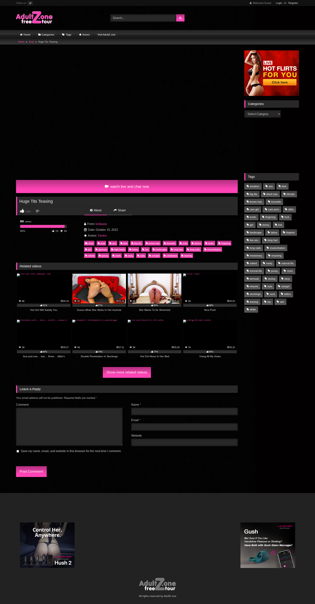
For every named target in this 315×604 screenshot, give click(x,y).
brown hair (154, 243)
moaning (276, 255)
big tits (137, 243)
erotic (211, 243)
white (253, 309)
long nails (195, 249)
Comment (22, 404)
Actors (86, 34)
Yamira (102, 235)
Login (279, 2)
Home (27, 34)
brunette (171, 243)
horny (135, 249)
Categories (48, 34)
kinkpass (101, 223)
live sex (254, 240)
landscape (161, 249)
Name (136, 404)
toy (269, 301)
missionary (256, 255)
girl (89, 249)
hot (146, 249)
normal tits (256, 270)
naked (91, 255)
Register (293, 2)
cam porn (273, 209)
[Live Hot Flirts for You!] (271, 94)
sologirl (155, 255)
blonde (291, 194)
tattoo (287, 293)
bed (125, 243)
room (118, 255)
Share (121, 210)
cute (185, 243)
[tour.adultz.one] (34, 18)
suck (272, 293)
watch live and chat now (129, 187)
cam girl (254, 209)
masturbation (214, 249)
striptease (172, 255)
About (97, 210)
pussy (105, 255)
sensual (254, 278)
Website (136, 435)
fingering (225, 243)
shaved (254, 286)
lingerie (290, 232)
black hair (272, 194)
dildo (291, 209)
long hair (178, 249)
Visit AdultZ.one (106, 34)
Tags (68, 34)
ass (114, 243)
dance (198, 243)
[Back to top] (304, 593)
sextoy (271, 278)
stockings (255, 293)
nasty (269, 263)
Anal (31, 41)
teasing (188, 255)
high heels (119, 249)
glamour (102, 249)
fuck (287, 216)
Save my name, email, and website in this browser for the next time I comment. (71, 451)
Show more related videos (126, 372)
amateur (254, 186)
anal (103, 243)
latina (274, 232)
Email (136, 420)
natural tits (287, 263)
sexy (130, 255)
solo (142, 255)
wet (282, 301)
